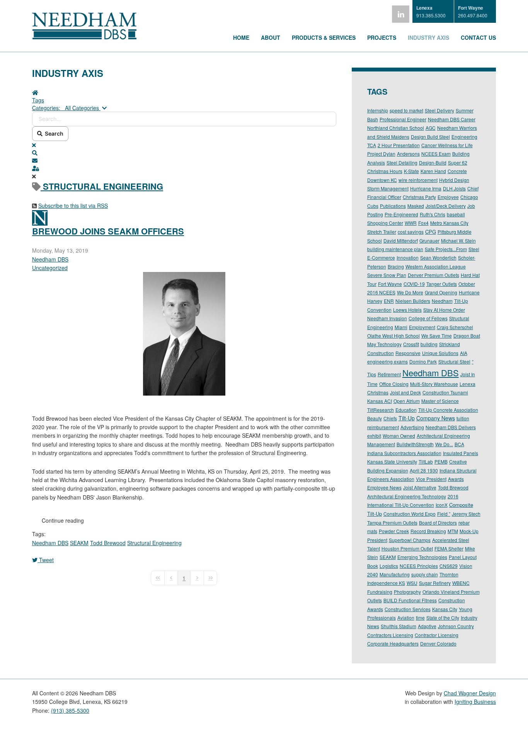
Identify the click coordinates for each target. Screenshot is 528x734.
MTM (453, 531)
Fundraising (379, 591)
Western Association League (435, 266)
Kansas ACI (379, 401)
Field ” (443, 513)
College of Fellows (428, 318)
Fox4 (423, 222)
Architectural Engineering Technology (406, 496)
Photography (407, 591)
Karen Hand (433, 171)
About (270, 37)
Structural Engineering (154, 543)
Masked (415, 205)
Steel (473, 249)
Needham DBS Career (451, 119)
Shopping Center (385, 222)
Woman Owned (399, 435)
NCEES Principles (419, 565)
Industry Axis (428, 37)
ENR (389, 300)
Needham (442, 300)
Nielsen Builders (412, 300)
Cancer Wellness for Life (447, 145)
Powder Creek (394, 531)
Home (241, 37)
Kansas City (444, 609)
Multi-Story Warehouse (434, 384)
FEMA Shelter (448, 548)
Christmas (377, 392)
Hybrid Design (454, 180)
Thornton (448, 574)
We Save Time (436, 335)
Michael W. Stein (458, 240)
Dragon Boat (466, 335)
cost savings (411, 231)
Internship (377, 110)
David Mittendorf (400, 240)
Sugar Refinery (435, 582)
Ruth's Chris (432, 214)
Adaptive (427, 626)
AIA (463, 353)
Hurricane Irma (425, 188)
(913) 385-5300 (70, 710)
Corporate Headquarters (393, 643)
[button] (184, 152)
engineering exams (387, 361)
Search (53, 133)
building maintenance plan (395, 249)
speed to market (406, 110)
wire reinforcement (418, 180)
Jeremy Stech (466, 513)
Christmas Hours (384, 171)
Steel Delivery (439, 110)
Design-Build (432, 162)
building (429, 344)
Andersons (408, 153)
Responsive (408, 353)
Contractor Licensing (436, 635)
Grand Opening (441, 292)
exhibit (374, 435)
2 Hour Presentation (399, 145)
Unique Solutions (440, 353)
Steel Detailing (402, 162)
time (420, 617)
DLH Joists (454, 188)
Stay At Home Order (444, 309)
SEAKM (79, 543)
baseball (456, 214)
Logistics (389, 565)
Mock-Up (469, 531)
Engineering (464, 136)
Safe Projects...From (446, 249)
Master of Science (440, 401)
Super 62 (457, 162)
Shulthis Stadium (398, 626)
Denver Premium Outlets (433, 275)
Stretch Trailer (381, 231)
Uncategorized (50, 268)
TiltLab (426, 461)
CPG (430, 231)
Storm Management (388, 188)
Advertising (412, 427)
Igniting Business (475, 701)
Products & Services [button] (324, 37)
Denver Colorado (438, 643)
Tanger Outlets (441, 283)
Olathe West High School (393, 335)
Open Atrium (406, 401)
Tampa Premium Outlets (392, 522)
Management (381, 444)
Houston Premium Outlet (407, 548)
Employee (448, 197)
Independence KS (386, 582)
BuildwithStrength (415, 444)
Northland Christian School (395, 127)
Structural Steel (454, 361)
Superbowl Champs (410, 540)
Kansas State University (392, 461)
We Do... (444, 444)
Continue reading (63, 520)
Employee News (384, 487)
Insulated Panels (460, 453)
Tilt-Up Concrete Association (448, 409)
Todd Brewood (108, 543)
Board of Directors (438, 522)
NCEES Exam (436, 153)
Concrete (457, 171)
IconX (442, 504)
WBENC (461, 582)
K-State (411, 171)
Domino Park (423, 361)
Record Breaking (428, 531)
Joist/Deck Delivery (446, 205)
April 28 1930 (424, 470)
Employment (422, 327)
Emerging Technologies (422, 557)
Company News (435, 418)
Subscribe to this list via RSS (73, 205)
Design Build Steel (430, 136)
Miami (401, 327)
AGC (431, 127)
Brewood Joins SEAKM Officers (108, 231)
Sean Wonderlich (438, 257)
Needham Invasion (387, 318)
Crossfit (411, 344)
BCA (459, 444)
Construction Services (408, 609)
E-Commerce (381, 257)
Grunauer (429, 240)
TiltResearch (380, 409)
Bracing (396, 266)
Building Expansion (387, 470)
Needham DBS (50, 259)
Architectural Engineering (443, 435)
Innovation (408, 257)
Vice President (431, 479)
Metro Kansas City (449, 222)
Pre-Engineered (401, 214)
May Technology (384, 344)
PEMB (441, 461)
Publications (393, 205)
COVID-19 (414, 283)
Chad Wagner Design (470, 693)
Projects (381, 37)
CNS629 (448, 565)
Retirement (389, 374)
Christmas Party (419, 197)
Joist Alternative (419, 487)
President (377, 540)
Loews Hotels (407, 309)
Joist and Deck (405, 392)
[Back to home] (84, 37)
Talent (373, 548)
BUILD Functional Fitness (410, 600)
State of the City (442, 617)
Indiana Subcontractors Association (404, 453)
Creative (458, 461)
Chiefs (390, 418)
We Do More (410, 292)
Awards (456, 479)
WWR (411, 222)
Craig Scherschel (455, 327)
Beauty (374, 418)
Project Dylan (381, 153)
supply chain (424, 574)
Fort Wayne (390, 283)
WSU (412, 582)
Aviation (405, 617)
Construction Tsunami (445, 392)
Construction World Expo (409, 513)
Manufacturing (395, 574)
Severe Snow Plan (386, 275)
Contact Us (478, 37)
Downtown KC (382, 180)
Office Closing (394, 384)
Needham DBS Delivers (451, 427)
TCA (371, 145)
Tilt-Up (407, 418)
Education (406, 409)
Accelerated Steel (450, 540)
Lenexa (467, 384)
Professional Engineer (403, 119)
